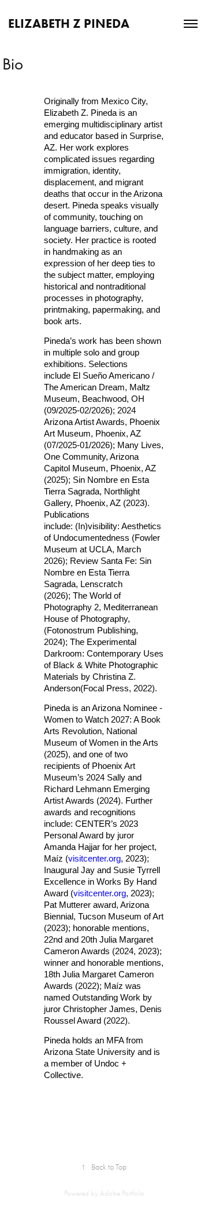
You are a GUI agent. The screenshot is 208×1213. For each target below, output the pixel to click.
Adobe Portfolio (122, 1193)
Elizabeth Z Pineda (68, 23)
